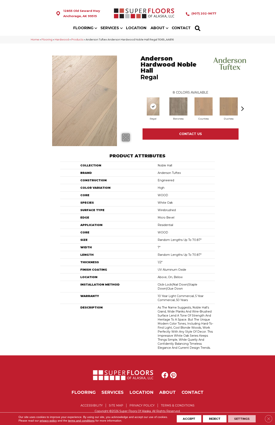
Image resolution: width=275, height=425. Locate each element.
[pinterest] (173, 375)
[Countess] (203, 106)
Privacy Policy (142, 405)
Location (136, 28)
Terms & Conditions (177, 405)
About (158, 28)
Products (77, 39)
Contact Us (190, 134)
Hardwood (62, 39)
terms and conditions (81, 420)
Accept (189, 419)
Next (243, 102)
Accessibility (92, 405)
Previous (138, 102)
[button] (95, 28)
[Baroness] (178, 106)
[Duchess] (229, 106)
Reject (214, 419)
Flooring (83, 28)
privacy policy (48, 420)
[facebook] (164, 375)
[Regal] (153, 106)
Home (35, 39)
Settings (242, 419)
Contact (181, 28)
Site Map (116, 405)
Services (109, 28)
